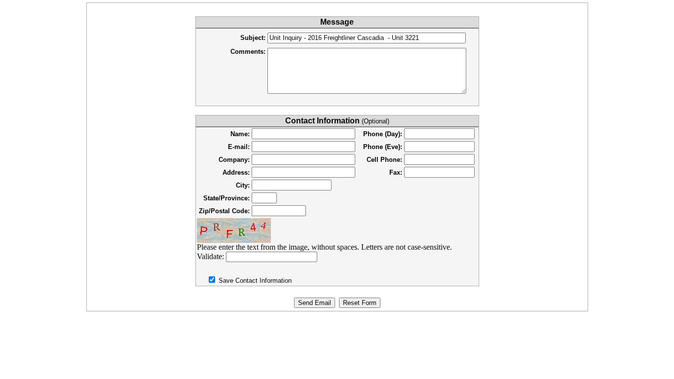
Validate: (211, 256)
